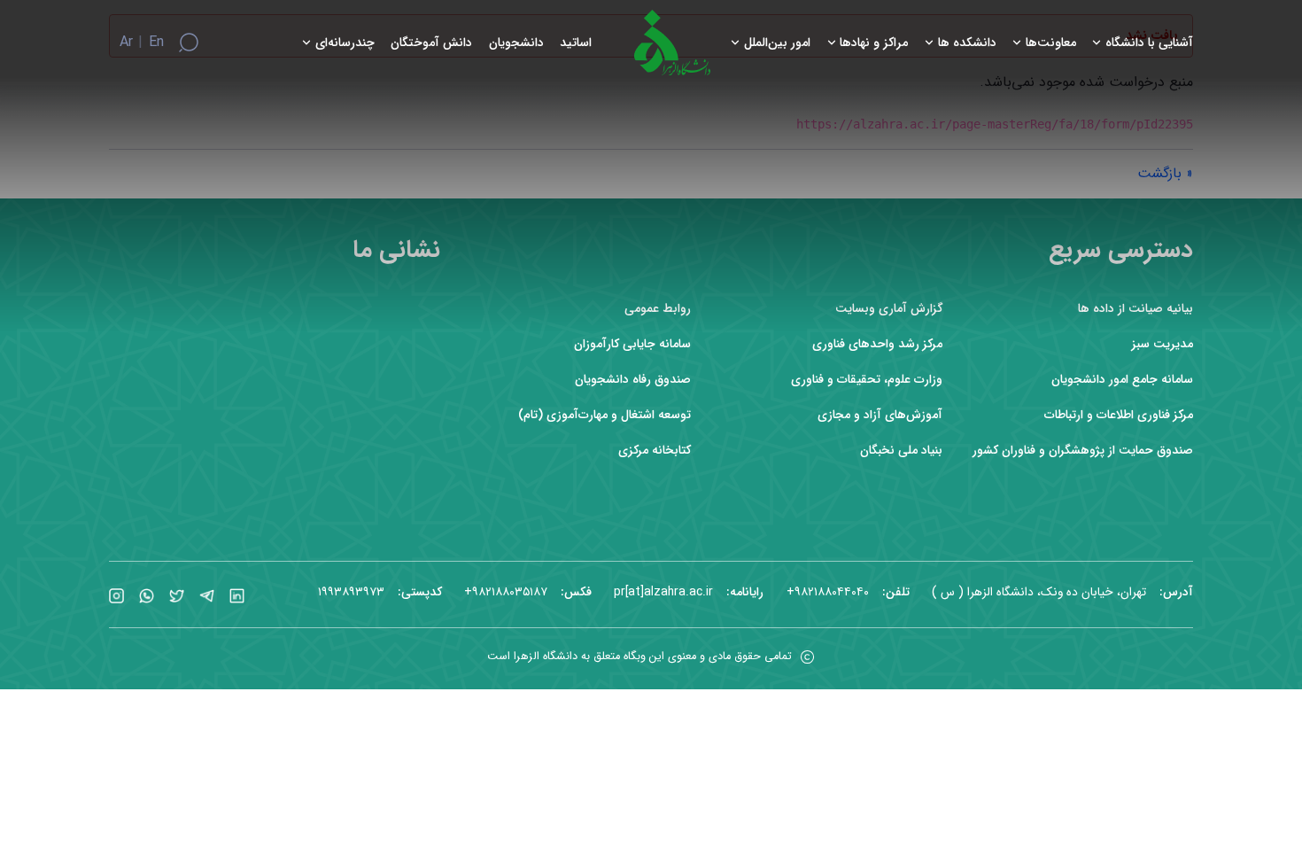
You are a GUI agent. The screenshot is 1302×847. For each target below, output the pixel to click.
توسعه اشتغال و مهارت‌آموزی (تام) (604, 415)
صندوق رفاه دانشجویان (633, 379)
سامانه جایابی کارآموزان (632, 344)
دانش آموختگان (431, 43)
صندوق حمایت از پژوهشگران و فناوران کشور (1083, 450)
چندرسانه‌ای (345, 43)
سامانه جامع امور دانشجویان (1122, 379)
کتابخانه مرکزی (654, 450)
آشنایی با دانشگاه (1149, 43)
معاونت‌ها (1051, 43)
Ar (126, 42)
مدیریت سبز (1162, 344)
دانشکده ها (967, 43)
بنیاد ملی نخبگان (901, 450)
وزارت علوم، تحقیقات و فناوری (866, 379)
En (156, 42)
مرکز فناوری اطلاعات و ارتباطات (1118, 415)
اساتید (576, 43)
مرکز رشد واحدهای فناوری (877, 344)
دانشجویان (516, 43)
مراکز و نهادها (874, 43)
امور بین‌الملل (777, 43)
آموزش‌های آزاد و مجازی (880, 415)
